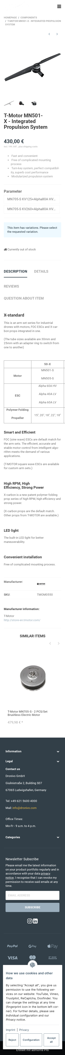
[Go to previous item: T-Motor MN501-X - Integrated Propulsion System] (49, 34)
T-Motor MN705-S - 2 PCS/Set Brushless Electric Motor (27, 713)
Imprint (10, 1030)
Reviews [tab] (11, 286)
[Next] (59, 643)
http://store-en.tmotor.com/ (22, 620)
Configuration (31, 1039)
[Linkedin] (35, 921)
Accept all (51, 1039)
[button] (32, 751)
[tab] (41, 273)
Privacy (24, 1030)
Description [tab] (15, 271)
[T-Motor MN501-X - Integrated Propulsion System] (32, 67)
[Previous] (50, 643)
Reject (12, 1039)
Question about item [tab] (24, 298)
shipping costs (30, 146)
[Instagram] (29, 921)
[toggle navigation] (59, 6)
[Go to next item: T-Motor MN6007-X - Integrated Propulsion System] (57, 34)
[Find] (52, 6)
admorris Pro (40, 1050)
